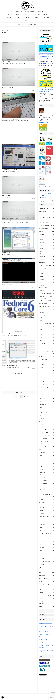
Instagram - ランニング (46, 197)
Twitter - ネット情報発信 (46, 193)
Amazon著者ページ (47, 186)
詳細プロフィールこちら (44, 122)
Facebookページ (44, 195)
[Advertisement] (19, 37)
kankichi (42, 101)
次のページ (19, 392)
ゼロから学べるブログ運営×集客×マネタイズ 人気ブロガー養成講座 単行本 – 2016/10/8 (46, 89)
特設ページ (44, 63)
